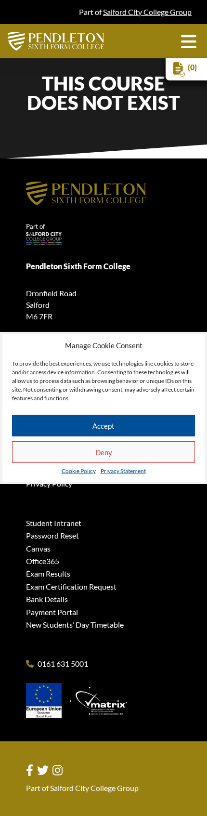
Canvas (38, 548)
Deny (103, 452)
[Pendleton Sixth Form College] (56, 41)
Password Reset (52, 535)
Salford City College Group (147, 11)
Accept (103, 425)
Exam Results (48, 573)
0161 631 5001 (63, 664)
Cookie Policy (79, 471)
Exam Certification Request (71, 586)
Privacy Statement (123, 471)
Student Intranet (53, 522)
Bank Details (47, 599)
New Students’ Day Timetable (75, 624)
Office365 (42, 561)
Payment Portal (52, 612)
